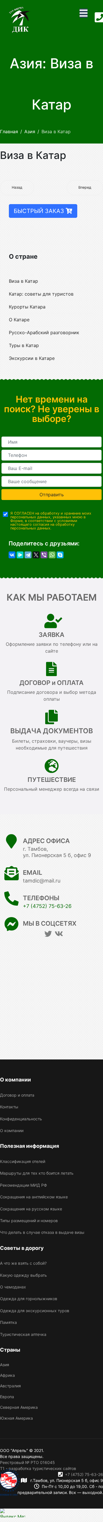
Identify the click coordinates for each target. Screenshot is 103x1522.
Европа (7, 1396)
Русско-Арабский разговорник (44, 332)
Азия (4, 1364)
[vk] (59, 933)
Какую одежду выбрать (23, 1275)
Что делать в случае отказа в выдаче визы (42, 1232)
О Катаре (19, 319)
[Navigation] (84, 13)
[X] (36, 554)
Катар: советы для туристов (41, 294)
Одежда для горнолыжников (28, 1298)
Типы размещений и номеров (29, 1220)
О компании (11, 1130)
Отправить (51, 494)
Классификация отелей (22, 1161)
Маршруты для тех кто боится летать (37, 1173)
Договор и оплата (17, 1095)
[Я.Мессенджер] (20, 554)
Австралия (10, 1385)
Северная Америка (19, 1407)
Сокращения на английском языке (34, 1196)
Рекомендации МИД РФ (23, 1185)
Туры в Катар (24, 345)
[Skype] (60, 554)
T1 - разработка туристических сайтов (38, 1468)
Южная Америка (16, 1418)
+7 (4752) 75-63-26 (47, 906)
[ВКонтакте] (12, 554)
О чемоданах (13, 1286)
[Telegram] (28, 554)
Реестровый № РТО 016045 (27, 1462)
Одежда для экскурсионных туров (34, 1310)
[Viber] (44, 554)
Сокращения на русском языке (31, 1208)
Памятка (8, 1322)
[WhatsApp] (52, 554)
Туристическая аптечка (23, 1334)
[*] (51, 442)
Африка (7, 1375)
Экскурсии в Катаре (32, 358)
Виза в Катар (23, 281)
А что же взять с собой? (23, 1263)
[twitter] (48, 933)
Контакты (9, 1106)
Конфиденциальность (21, 1118)
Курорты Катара (27, 307)
